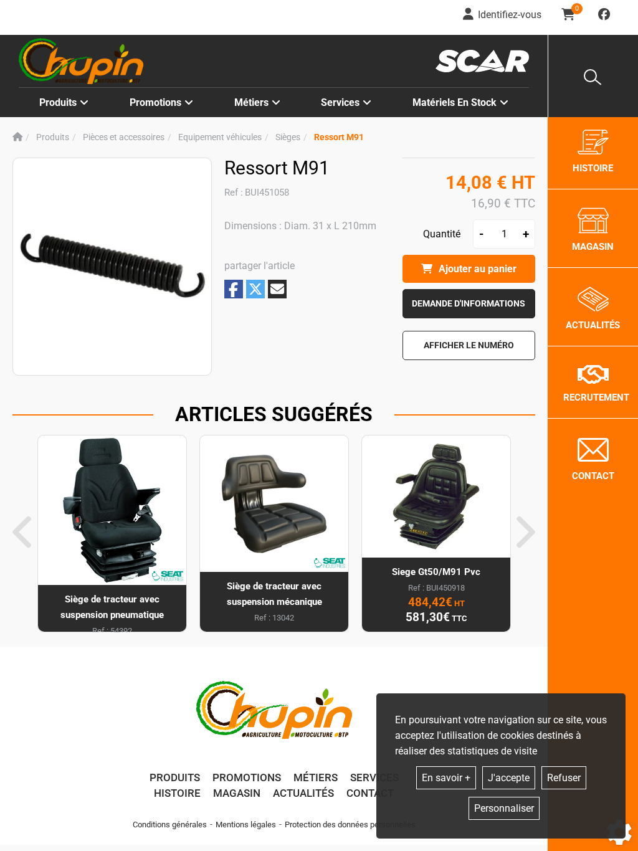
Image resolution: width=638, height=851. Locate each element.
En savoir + (446, 778)
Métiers (315, 777)
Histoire (177, 793)
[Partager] (277, 289)
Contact (370, 793)
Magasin (236, 793)
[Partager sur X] (255, 289)
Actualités (303, 793)
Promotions (155, 102)
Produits (58, 102)
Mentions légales (246, 824)
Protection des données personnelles (350, 824)
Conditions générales (170, 824)
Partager (233, 289)
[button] (339, 137)
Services (374, 777)
